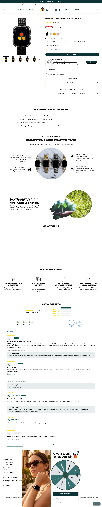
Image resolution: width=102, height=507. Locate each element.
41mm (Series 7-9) (52, 41)
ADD (91, 62)
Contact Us (46, 4)
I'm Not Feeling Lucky (65, 502)
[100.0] (72, 323)
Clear (61, 34)
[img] (11, 335)
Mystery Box (22, 4)
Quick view (14, 251)
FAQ (4, 4)
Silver (50, 34)
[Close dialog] (78, 452)
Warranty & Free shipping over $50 (72, 93)
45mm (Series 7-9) (65, 41)
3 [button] (51, 445)
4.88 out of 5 (37, 310)
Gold (54, 34)
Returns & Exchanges (32, 4)
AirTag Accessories (73, 9)
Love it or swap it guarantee (72, 89)
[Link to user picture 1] (11, 377)
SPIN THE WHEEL (65, 493)
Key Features (72, 82)
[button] (49, 22)
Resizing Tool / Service (12, 4)
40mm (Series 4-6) (79, 41)
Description (72, 78)
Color (50, 31)
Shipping (47, 27)
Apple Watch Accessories (25, 9)
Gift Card (40, 4)
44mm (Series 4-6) (52, 45)
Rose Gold (57, 34)
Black (47, 34)
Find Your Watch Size (72, 86)
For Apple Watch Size (53, 38)
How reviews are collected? (15, 446)
